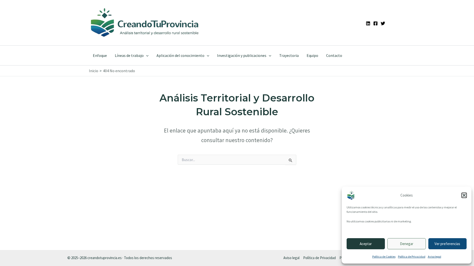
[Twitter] (383, 23)
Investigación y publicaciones (241, 55)
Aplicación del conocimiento (180, 55)
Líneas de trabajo (129, 55)
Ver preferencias (447, 243)
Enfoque (100, 55)
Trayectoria (289, 55)
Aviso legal (434, 256)
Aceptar (366, 243)
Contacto (334, 55)
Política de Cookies (383, 256)
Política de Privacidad (411, 256)
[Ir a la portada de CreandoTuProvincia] (145, 22)
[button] (464, 195)
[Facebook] (375, 23)
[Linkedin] (368, 23)
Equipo (312, 55)
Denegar (406, 243)
